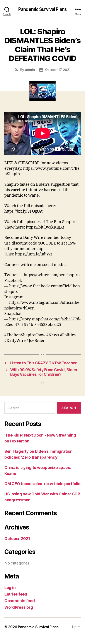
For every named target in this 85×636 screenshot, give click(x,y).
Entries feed (15, 594)
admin (30, 70)
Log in (9, 587)
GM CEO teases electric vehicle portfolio (42, 483)
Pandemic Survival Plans (42, 9)
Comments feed (19, 600)
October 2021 (17, 538)
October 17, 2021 (58, 70)
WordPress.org (18, 607)
